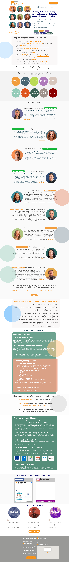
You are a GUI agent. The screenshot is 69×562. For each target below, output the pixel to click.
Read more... (51, 202)
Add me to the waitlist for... (46, 290)
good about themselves (31, 48)
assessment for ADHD (32, 43)
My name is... (14, 290)
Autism (41, 43)
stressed (22, 45)
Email (27, 290)
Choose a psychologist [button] (27, 399)
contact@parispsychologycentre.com (23, 428)
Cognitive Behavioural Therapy (35, 339)
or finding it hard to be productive (39, 54)
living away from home (42, 47)
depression (38, 41)
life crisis (44, 92)
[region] (12, 9)
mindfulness (33, 342)
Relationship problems (16, 92)
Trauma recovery (52, 92)
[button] (53, 3)
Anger (25, 92)
